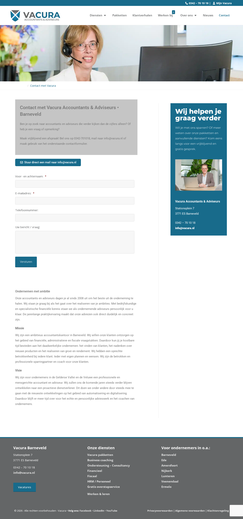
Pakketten (119, 15)
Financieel (94, 471)
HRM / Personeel (99, 481)
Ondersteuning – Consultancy (108, 465)
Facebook (85, 510)
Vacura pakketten (100, 455)
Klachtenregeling (218, 510)
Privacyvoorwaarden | (161, 510)
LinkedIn (98, 510)
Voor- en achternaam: (30, 176)
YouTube (111, 510)
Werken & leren (98, 494)
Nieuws (208, 15)
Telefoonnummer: (26, 210)
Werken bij (166, 14)
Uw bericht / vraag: (27, 227)
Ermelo (166, 487)
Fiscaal (92, 476)
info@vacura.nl (184, 228)
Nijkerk (166, 471)
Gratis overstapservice (103, 487)
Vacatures (24, 487)
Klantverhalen (142, 15)
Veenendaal (169, 481)
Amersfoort (169, 465)
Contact (224, 15)
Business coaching (100, 460)
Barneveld (168, 455)
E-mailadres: (24, 193)
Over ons (186, 15)
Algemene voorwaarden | (191, 510)
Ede (163, 460)
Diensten (96, 15)
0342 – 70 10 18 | (200, 3)
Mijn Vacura (224, 3)
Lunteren (168, 476)
